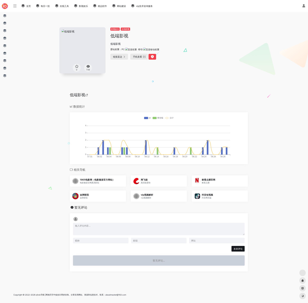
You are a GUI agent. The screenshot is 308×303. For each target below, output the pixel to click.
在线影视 (125, 29)
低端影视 (77, 95)
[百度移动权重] (151, 49)
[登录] (303, 6)
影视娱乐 (115, 29)
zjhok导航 (40, 295)
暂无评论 (80, 207)
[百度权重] (131, 49)
